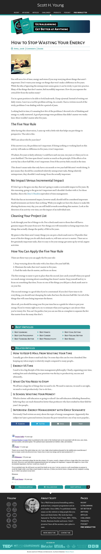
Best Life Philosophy (23, 335)
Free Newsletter (88, 527)
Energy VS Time (23, 365)
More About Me (49, 533)
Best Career (45, 335)
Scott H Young (50, 3)
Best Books (70, 339)
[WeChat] (9, 526)
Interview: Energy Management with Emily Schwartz (49, 410)
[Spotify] (9, 510)
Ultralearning (87, 506)
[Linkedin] (14, 504)
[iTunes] (14, 510)
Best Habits (45, 332)
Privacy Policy (69, 552)
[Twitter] (9, 515)
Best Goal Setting (73, 332)
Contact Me (65, 533)
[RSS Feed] (14, 526)
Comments (31, 49)
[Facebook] (9, 520)
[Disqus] (50, 457)
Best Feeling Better (74, 335)
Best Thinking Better (24, 339)
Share (40, 49)
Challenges (85, 518)
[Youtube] (14, 515)
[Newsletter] (14, 520)
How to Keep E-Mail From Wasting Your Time (42, 353)
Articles (84, 515)
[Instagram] (9, 504)
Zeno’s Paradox (33, 193)
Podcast (84, 524)
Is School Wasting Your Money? (34, 394)
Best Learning (20, 332)
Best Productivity (48, 339)
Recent (83, 503)
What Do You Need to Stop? (31, 381)
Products (85, 521)
